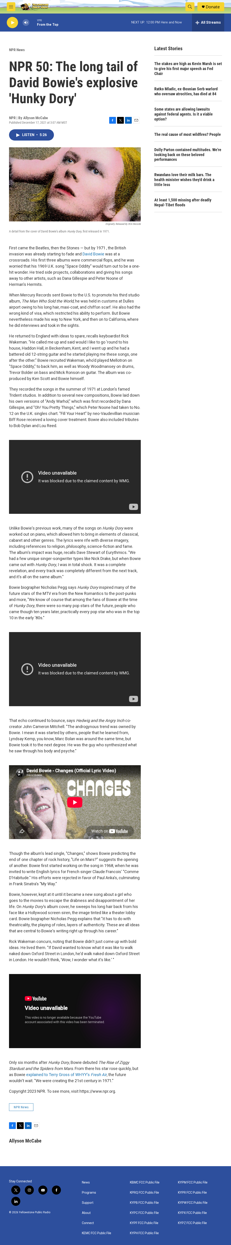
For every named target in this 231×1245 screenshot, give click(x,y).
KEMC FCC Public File (96, 1233)
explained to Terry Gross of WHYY (56, 1074)
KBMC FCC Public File (144, 1182)
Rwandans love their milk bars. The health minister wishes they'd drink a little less (184, 179)
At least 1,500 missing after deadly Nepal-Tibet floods (182, 202)
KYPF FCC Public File (144, 1223)
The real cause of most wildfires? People (187, 134)
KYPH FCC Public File (144, 1233)
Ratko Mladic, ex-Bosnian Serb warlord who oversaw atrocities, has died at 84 (186, 91)
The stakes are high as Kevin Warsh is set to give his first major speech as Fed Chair (188, 68)
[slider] (33, 22)
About (86, 1213)
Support (87, 1202)
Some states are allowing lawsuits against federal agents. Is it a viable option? (183, 114)
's (97, 1074)
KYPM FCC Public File (193, 1182)
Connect (88, 1223)
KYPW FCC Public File (193, 1202)
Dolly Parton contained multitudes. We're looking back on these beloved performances (187, 154)
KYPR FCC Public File (192, 1192)
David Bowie (93, 254)
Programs (89, 1192)
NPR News (17, 50)
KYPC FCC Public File (144, 1213)
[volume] (26, 23)
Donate (213, 7)
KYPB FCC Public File (144, 1202)
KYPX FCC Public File (192, 1213)
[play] (12, 22)
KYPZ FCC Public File (192, 1223)
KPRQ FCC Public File (144, 1192)
